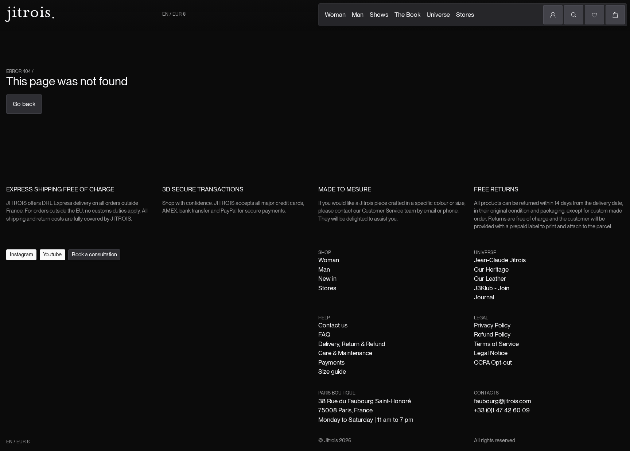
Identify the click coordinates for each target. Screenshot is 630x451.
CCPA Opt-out (493, 362)
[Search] (573, 14)
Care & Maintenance (345, 353)
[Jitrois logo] (28, 13)
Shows (379, 14)
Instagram (21, 254)
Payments (331, 362)
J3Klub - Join (491, 288)
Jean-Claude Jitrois (500, 260)
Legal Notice (491, 353)
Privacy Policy (492, 325)
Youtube (52, 254)
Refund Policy (492, 334)
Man (357, 14)
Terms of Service (496, 343)
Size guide (332, 371)
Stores (465, 14)
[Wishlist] (594, 14)
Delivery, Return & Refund (351, 343)
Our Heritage (491, 269)
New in (327, 278)
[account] (553, 14)
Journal (484, 297)
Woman (335, 14)
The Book (407, 14)
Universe (438, 14)
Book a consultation (94, 254)
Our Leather (490, 278)
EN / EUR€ (174, 14)
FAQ (324, 334)
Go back (24, 104)
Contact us (332, 325)
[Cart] (615, 14)
